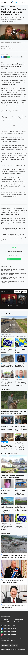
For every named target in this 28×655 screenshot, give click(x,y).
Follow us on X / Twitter (10, 625)
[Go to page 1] (8, 305)
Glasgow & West (11, 6)
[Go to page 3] (11, 305)
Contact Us (3, 640)
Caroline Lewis (5, 46)
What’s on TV (5, 622)
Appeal (16, 622)
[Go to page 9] (18, 305)
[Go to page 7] (16, 305)
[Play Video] (14, 32)
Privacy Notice (19, 639)
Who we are (4, 639)
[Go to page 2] (10, 305)
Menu (5, 2)
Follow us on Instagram (10, 634)
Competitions (18, 619)
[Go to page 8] (17, 305)
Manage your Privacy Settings (9, 645)
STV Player (4, 619)
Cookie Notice (11, 640)
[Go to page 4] (12, 305)
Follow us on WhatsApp (10, 631)
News (3, 6)
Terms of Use (11, 639)
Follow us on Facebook (10, 628)
